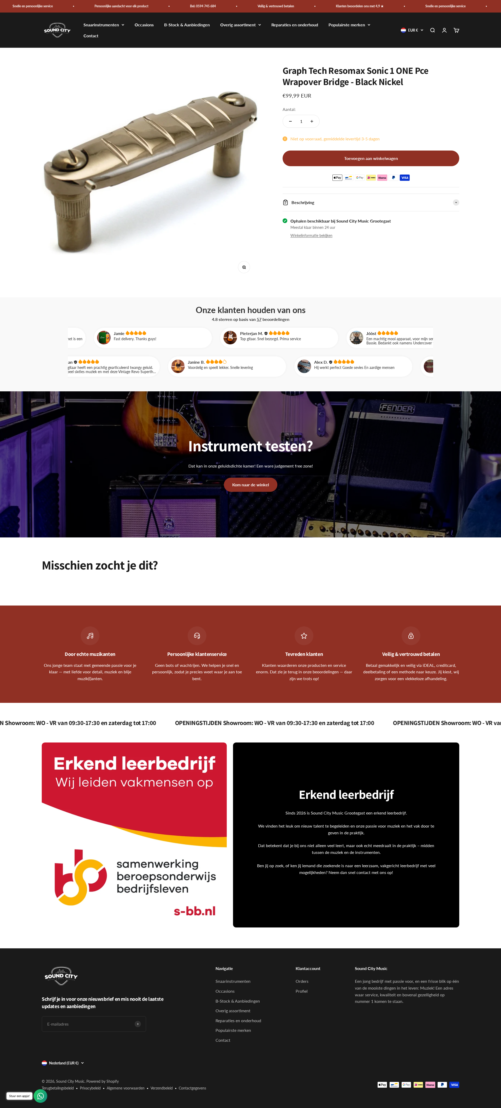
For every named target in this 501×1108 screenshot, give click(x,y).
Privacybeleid (90, 1088)
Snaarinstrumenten (101, 24)
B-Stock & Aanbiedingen (187, 24)
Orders (302, 981)
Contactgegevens (192, 1088)
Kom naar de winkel (250, 484)
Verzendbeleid (162, 1088)
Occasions (144, 24)
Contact (91, 35)
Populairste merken (347, 24)
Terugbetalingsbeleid (58, 1088)
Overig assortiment (238, 24)
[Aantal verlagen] (290, 121)
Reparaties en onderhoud (294, 24)
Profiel (302, 991)
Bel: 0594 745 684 (146, 6)
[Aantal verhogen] (311, 121)
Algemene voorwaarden (126, 1088)
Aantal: (289, 109)
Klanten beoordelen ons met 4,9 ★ (303, 6)
